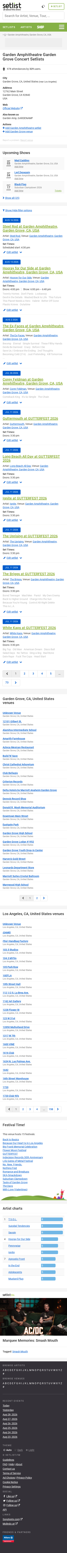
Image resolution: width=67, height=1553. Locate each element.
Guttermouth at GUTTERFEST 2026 (30, 418)
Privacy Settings (12, 1486)
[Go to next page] (15, 682)
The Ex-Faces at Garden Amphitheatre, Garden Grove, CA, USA (33, 328)
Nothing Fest (10, 1168)
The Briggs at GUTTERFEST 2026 (29, 574)
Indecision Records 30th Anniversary (23, 1157)
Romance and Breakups (16, 1171)
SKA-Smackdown (12, 1175)
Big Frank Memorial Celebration (20, 1146)
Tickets (58, 191)
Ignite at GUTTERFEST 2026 (25, 498)
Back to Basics (11, 1139)
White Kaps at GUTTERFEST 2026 (29, 628)
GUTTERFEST (10, 1153)
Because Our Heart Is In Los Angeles (23, 1143)
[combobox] (33, 16)
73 (7, 682)
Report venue (26, 140)
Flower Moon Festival (14, 1150)
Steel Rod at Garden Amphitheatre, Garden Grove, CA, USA (30, 228)
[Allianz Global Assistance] (8, 1538)
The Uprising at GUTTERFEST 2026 (30, 536)
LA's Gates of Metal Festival (18, 1161)
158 (51, 1109)
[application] (33, 1317)
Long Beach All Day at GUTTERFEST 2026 (31, 458)
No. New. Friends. (12, 1164)
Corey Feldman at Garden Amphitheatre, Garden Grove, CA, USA (33, 381)
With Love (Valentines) (15, 1189)
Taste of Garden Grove (15, 1182)
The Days (8, 1186)
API (5, 1509)
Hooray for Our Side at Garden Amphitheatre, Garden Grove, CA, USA (33, 270)
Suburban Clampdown (15, 1178)
